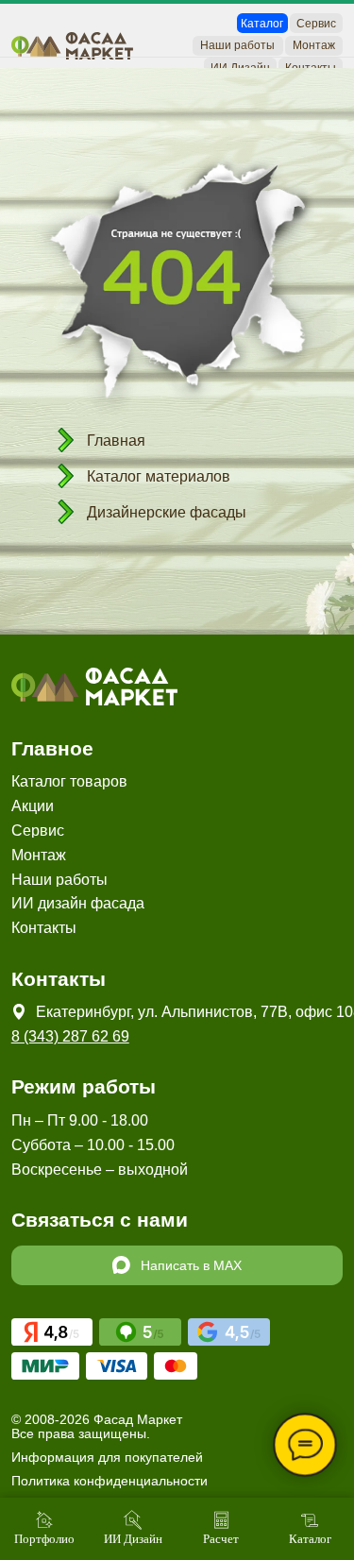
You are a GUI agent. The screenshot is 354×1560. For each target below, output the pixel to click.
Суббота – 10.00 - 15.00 (93, 1144)
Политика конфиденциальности (109, 1480)
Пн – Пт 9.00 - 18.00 (79, 1119)
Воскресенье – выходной (99, 1169)
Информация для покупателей (107, 1457)
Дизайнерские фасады (166, 512)
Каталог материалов (158, 476)
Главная (116, 440)
